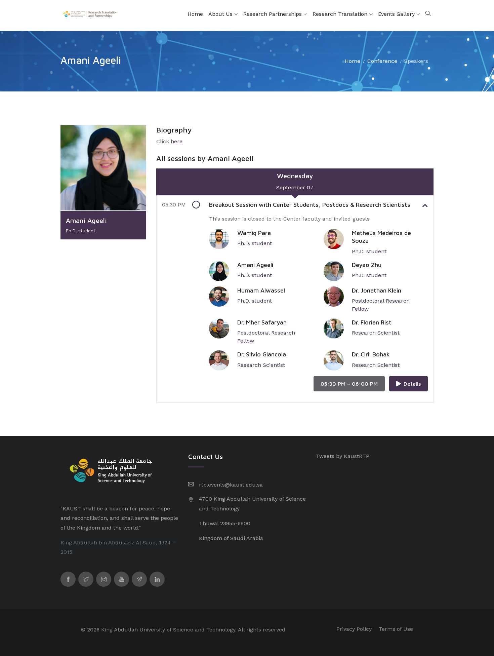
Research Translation (341, 14)
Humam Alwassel (261, 290)
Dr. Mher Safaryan (262, 322)
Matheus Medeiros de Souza (381, 236)
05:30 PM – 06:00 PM (349, 384)
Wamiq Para (254, 232)
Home (195, 14)
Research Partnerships (273, 14)
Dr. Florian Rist (372, 322)
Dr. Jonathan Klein (376, 290)
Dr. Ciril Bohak (370, 354)
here (176, 141)
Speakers (416, 61)
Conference (382, 61)
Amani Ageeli (255, 264)
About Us (221, 14)
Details (412, 384)
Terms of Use (396, 629)
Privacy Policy (354, 629)
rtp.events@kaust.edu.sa (231, 484)
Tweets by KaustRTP (342, 456)
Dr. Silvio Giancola (261, 354)
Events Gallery (397, 14)
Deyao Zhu (366, 264)
